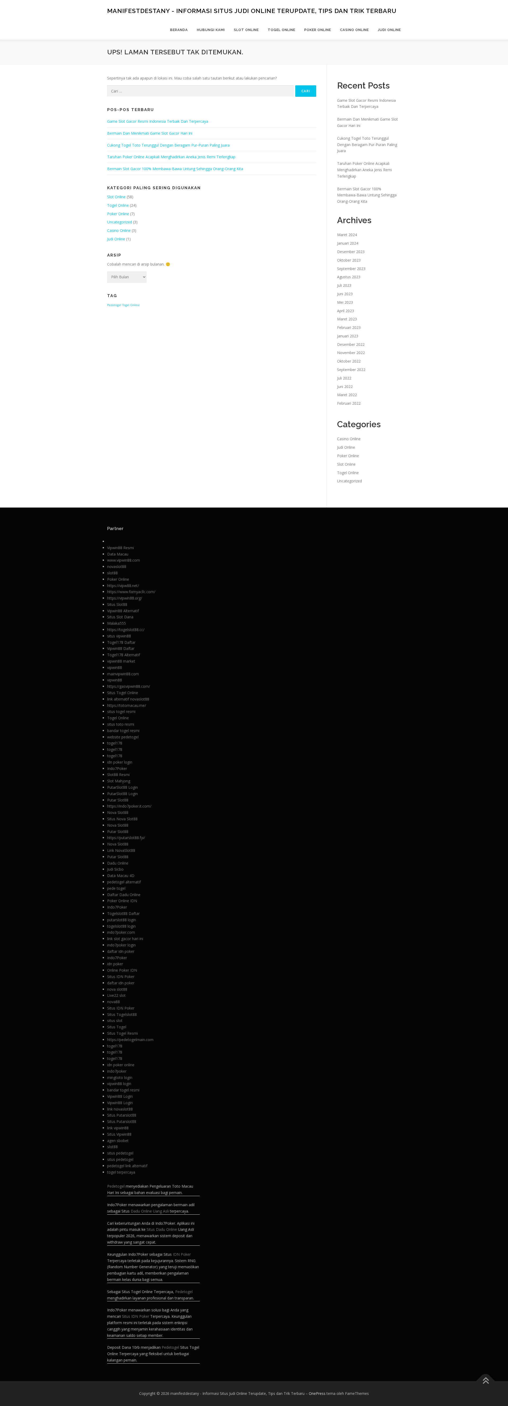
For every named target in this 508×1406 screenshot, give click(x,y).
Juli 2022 (344, 378)
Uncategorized (119, 221)
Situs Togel (116, 1026)
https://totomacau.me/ (126, 705)
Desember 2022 (351, 344)
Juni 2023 (345, 293)
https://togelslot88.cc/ (125, 629)
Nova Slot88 (117, 812)
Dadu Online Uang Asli (150, 1211)
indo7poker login (121, 944)
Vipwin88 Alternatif (123, 610)
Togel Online (281, 30)
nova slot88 (117, 989)
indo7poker (116, 1071)
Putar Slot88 (117, 800)
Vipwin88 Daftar (120, 648)
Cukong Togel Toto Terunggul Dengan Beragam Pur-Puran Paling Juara (168, 145)
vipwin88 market (121, 661)
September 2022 (351, 369)
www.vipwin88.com (123, 560)
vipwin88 (114, 667)
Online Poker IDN (122, 970)
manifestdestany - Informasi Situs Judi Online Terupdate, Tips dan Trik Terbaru (252, 10)
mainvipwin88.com (123, 673)
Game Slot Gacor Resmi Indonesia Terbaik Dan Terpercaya (157, 121)
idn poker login (119, 762)
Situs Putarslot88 (121, 1115)
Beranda (179, 30)
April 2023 (345, 310)
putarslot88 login (121, 919)
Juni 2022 (345, 386)
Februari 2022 (349, 403)
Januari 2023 (347, 335)
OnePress (317, 1393)
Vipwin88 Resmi (120, 547)
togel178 (114, 743)
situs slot (115, 1020)
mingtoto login (119, 1077)
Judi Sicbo (115, 869)
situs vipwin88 (119, 635)
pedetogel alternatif (124, 881)
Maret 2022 (347, 394)
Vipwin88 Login (120, 1096)
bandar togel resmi (123, 730)
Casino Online (354, 30)
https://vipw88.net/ (123, 585)
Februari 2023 (349, 327)
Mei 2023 (345, 302)
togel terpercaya (121, 1172)
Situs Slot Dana (120, 616)
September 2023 (351, 268)
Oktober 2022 (349, 361)
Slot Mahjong (118, 780)
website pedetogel (123, 736)
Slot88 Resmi (118, 774)
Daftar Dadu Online (123, 894)
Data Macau (117, 554)
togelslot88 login (121, 926)
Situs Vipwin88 (119, 1134)
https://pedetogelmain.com (130, 1039)
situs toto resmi (120, 724)
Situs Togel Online (122, 692)
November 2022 (351, 352)
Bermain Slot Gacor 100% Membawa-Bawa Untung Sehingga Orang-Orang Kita (175, 168)
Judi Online (389, 30)
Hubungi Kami (211, 30)
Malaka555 (116, 623)
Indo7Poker (117, 768)
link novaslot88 (120, 1109)
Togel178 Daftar (121, 642)
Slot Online (246, 30)
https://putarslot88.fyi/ (126, 837)
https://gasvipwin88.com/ (128, 686)
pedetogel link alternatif (127, 1165)
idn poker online (120, 1064)
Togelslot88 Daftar (123, 913)
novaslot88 (116, 566)
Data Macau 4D (120, 875)
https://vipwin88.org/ (124, 598)
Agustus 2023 (348, 276)
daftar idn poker (120, 951)
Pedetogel (114, 305)
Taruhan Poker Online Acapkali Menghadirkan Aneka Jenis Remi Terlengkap (171, 156)
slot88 (112, 572)
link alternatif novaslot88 (128, 699)
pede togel (116, 888)
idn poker (115, 963)
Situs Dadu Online (162, 1229)
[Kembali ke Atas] (485, 1381)
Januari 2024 (347, 243)
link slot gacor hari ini (125, 938)
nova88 (113, 1001)
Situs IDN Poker (120, 976)
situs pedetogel (120, 1153)
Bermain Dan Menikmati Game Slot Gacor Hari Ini (149, 133)
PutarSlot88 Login (122, 787)
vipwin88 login (119, 1083)
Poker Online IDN (122, 900)
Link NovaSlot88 (121, 850)
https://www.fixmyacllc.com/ (131, 591)
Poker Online (317, 30)
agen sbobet (118, 1140)
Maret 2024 (347, 234)
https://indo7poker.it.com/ (129, 806)
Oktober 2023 (349, 260)
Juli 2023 (344, 285)
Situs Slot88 (117, 604)
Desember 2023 (351, 251)
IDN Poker (182, 1254)
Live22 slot (116, 995)
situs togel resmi (121, 711)
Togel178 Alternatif (123, 654)
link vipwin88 (118, 1127)
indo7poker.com (121, 932)
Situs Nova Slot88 (122, 818)
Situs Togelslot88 (122, 1014)
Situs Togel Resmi (122, 1033)
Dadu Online (117, 863)
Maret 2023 (347, 318)
